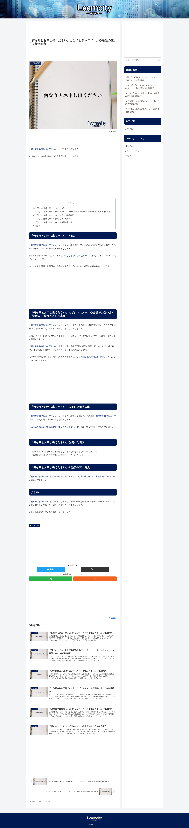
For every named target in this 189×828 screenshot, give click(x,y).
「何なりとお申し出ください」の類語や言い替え (54, 222)
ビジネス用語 (35, 525)
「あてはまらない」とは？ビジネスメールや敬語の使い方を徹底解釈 (142, 94)
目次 (70, 203)
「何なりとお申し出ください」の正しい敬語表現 (54, 215)
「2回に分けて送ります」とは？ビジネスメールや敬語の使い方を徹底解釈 (142, 78)
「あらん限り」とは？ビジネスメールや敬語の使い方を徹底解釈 (142, 102)
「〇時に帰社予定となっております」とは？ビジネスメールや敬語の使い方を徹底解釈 (142, 86)
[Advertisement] (73, 30)
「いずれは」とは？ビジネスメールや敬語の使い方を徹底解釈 (142, 110)
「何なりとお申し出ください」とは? (49, 208)
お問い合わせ (130, 146)
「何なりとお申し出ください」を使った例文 (52, 219)
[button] (95, 569)
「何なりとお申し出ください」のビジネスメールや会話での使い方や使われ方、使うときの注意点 (73, 212)
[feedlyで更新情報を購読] (50, 578)
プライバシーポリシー (133, 151)
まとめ (37, 226)
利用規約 (128, 156)
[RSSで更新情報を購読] (95, 578)
